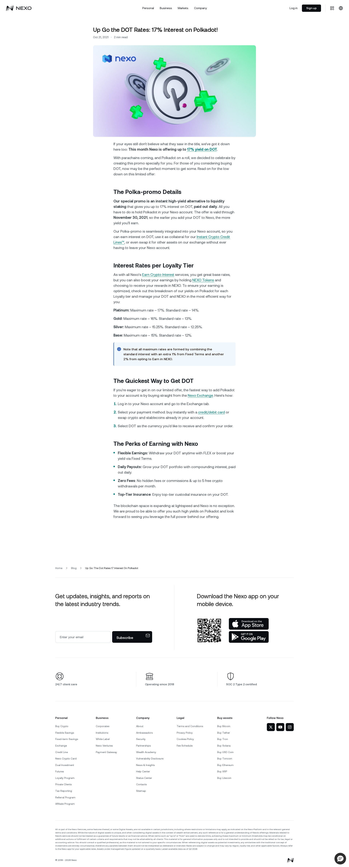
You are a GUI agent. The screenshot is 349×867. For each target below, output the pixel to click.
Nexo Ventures (104, 745)
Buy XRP (222, 771)
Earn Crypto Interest (158, 274)
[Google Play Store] (249, 637)
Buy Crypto (61, 726)
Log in (294, 8)
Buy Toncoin (224, 758)
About (139, 726)
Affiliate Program (65, 803)
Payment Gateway (106, 752)
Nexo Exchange (200, 395)
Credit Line (61, 752)
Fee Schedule (184, 745)
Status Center (144, 778)
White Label (103, 739)
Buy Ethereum (225, 765)
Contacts (141, 784)
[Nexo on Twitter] (271, 727)
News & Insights (145, 765)
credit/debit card (211, 412)
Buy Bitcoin (223, 726)
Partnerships (143, 745)
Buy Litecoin (224, 778)
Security (141, 739)
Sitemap (141, 790)
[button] (340, 858)
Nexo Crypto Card (66, 758)
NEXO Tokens (203, 280)
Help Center (143, 771)
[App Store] (249, 624)
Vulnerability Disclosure (149, 758)
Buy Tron (222, 739)
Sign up (311, 8)
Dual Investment (64, 765)
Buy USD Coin (225, 752)
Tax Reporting (63, 790)
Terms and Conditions (190, 726)
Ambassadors (144, 732)
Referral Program (65, 797)
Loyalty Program (65, 778)
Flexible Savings (64, 732)
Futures (59, 771)
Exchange (61, 745)
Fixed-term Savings (66, 739)
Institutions (102, 732)
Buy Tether (223, 732)
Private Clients (63, 784)
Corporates (102, 726)
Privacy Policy (185, 732)
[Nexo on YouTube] (280, 727)
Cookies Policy (185, 739)
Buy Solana (223, 745)
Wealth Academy (146, 752)
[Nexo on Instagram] (290, 727)
